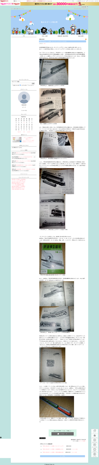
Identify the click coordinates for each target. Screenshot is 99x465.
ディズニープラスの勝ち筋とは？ (19, 180)
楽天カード (24, 134)
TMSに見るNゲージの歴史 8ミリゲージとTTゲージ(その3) (52, 41)
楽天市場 (96, 1)
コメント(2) (74, 452)
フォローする (94, 437)
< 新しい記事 (44, 36)
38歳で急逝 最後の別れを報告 (18, 189)
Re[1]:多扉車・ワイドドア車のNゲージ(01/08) (25, 169)
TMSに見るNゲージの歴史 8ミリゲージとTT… (53, 446)
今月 (24, 131)
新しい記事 (94, 447)
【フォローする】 (78, 8)
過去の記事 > (81, 36)
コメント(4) (74, 449)
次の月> (28, 131)
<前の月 (19, 131)
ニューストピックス (24, 177)
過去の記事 (94, 442)
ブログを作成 (91, 1)
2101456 (84, 7)
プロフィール (21, 8)
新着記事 (95, 451)
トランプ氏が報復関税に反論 (18, 184)
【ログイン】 (85, 8)
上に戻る (95, 456)
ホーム (12, 8)
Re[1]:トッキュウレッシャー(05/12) (23, 161)
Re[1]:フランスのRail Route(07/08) (23, 152)
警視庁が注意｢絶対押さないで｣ (18, 187)
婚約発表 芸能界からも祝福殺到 (18, 186)
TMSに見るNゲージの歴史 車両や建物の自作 (53, 452)
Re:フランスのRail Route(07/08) (25, 157)
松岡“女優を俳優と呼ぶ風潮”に (18, 183)
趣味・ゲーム (18, 1)
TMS (44, 43)
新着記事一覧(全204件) (63, 36)
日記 (16, 8)
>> (80, 1)
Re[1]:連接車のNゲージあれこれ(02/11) (24, 165)
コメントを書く (82, 441)
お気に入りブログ (24, 145)
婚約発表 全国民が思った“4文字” (18, 182)
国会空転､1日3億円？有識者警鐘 (18, 179)
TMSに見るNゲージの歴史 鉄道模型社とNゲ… (53, 449)
